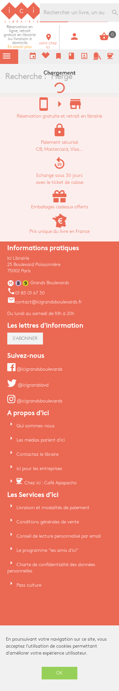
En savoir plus (20, 37)
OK (59, 673)
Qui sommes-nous (36, 426)
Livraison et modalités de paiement (53, 507)
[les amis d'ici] (97, 58)
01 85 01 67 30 (26, 293)
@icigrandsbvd (33, 385)
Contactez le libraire (38, 454)
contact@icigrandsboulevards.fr (44, 302)
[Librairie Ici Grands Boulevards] (21, 22)
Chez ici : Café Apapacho (50, 483)
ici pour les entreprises (39, 468)
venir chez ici (48, 43)
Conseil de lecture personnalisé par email (59, 536)
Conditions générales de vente (48, 522)
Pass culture (29, 585)
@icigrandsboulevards (39, 369)
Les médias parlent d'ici (41, 440)
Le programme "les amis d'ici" (47, 550)
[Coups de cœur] (46, 57)
